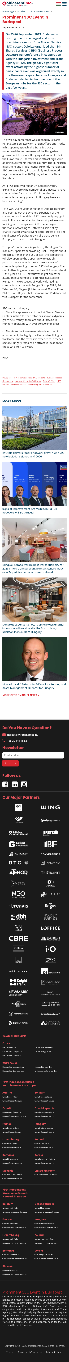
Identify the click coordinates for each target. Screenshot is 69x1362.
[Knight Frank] (18, 982)
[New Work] (18, 928)
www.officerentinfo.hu (44, 1132)
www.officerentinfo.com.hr (14, 1116)
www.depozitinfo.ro (11, 1254)
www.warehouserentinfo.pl (46, 1243)
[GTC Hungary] (18, 862)
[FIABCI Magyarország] (50, 993)
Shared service (25, 377)
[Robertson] (50, 982)
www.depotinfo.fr (10, 1223)
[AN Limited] (18, 971)
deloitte (41, 377)
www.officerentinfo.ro (12, 1163)
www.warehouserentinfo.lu (14, 1243)
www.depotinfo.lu (10, 1239)
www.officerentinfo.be (44, 1100)
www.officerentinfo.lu (11, 1147)
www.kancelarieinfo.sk (12, 1174)
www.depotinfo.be (10, 1208)
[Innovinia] (50, 862)
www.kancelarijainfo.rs (44, 1159)
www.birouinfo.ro (10, 1159)
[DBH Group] (18, 916)
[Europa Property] (50, 1014)
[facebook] (7, 783)
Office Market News (39, 11)
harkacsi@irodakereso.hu (22, 734)
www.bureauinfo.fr (10, 1128)
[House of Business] (50, 916)
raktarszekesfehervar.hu (45, 1071)
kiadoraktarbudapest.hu (13, 1067)
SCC (35, 377)
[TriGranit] (50, 872)
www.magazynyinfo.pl (44, 1239)
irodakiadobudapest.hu (12, 1051)
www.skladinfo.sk (10, 1270)
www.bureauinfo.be (43, 1096)
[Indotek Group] (18, 819)
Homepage (8, 11)
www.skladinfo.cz (42, 1208)
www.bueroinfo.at (10, 1096)
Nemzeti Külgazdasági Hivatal (28, 381)
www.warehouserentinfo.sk (14, 1274)
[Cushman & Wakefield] (50, 938)
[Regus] (50, 905)
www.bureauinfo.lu (10, 1143)
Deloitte (5, 384)
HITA (15, 377)
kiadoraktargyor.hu (43, 1067)
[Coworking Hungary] (50, 1023)
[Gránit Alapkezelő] (18, 844)
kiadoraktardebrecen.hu (13, 1071)
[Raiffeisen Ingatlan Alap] (18, 832)
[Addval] (50, 883)
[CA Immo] (18, 854)
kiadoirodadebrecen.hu (44, 1047)
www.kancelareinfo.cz (44, 1112)
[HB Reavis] (18, 905)
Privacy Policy (53, 1352)
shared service (45, 384)
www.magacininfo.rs (43, 1254)
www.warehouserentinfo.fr (14, 1227)
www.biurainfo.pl (41, 1143)
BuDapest (6, 377)
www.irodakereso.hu (43, 1128)
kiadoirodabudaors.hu (12, 1055)
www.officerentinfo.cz (44, 1116)
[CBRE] (18, 938)
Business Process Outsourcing (24, 384)
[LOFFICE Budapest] (50, 928)
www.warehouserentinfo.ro (14, 1258)
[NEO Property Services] (18, 894)
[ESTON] (18, 960)
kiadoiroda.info (9, 1047)
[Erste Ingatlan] (50, 832)
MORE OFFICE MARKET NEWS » (21, 695)
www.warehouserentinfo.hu (46, 1227)
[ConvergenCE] (50, 854)
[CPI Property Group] (18, 806)
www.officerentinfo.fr (11, 1132)
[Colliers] (18, 948)
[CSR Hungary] (18, 1023)
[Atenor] (18, 872)
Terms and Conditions (30, 1352)
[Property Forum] (18, 1013)
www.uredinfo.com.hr (12, 1112)
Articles (21, 11)
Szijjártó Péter (49, 381)
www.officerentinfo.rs (44, 1163)
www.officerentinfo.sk (12, 1178)
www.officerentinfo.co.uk (45, 1174)
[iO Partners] (50, 948)
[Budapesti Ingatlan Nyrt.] (50, 844)
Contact (10, 1352)
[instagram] (25, 783)
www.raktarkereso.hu (44, 1223)
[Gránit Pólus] (18, 883)
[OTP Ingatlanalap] (50, 819)
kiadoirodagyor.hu (42, 1051)
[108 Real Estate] (50, 971)
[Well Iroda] (18, 1003)
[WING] (50, 806)
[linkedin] (16, 783)
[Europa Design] (50, 1003)
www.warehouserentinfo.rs (46, 1258)
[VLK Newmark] (18, 993)
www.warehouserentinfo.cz (46, 1212)
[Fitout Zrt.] (50, 894)
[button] (64, 4)
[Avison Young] (50, 960)
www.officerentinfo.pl (43, 1147)
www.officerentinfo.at (12, 1100)
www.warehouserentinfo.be (14, 1212)
